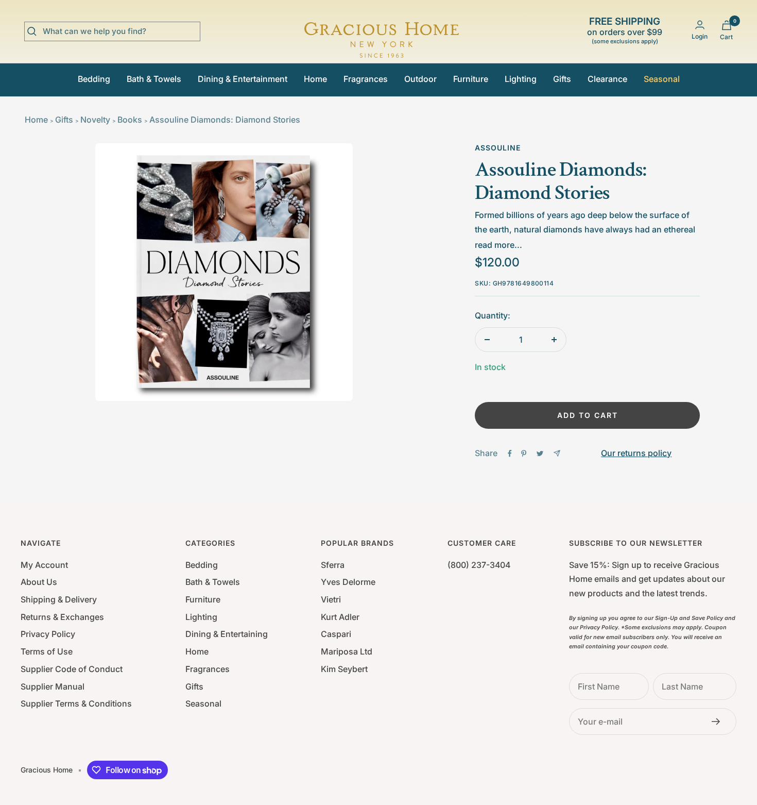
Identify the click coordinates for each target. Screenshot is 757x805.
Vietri (331, 599)
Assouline (498, 147)
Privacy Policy (48, 634)
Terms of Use (47, 651)
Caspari (336, 634)
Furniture (470, 79)
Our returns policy (636, 453)
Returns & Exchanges (62, 617)
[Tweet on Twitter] (540, 453)
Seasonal (662, 79)
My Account (44, 565)
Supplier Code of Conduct (72, 669)
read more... (498, 245)
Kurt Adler (340, 617)
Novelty (95, 119)
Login (700, 36)
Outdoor (420, 79)
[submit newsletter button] (719, 721)
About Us (39, 582)
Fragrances (365, 79)
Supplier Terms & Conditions (76, 703)
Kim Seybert (344, 669)
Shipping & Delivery (59, 599)
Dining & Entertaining (226, 634)
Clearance (607, 79)
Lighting (521, 79)
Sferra (333, 565)
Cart (726, 37)
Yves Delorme (348, 582)
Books (129, 119)
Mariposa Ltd (346, 651)
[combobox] (120, 31)
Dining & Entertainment (242, 79)
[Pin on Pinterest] (523, 453)
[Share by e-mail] (557, 453)
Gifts (562, 79)
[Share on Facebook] (510, 453)
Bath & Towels (154, 79)
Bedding (94, 79)
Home (315, 79)
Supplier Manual (52, 686)
